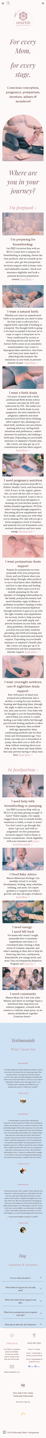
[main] (23, 57)
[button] (3, 3)
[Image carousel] (23, 137)
